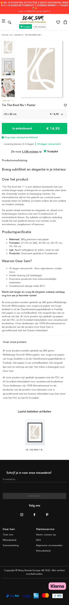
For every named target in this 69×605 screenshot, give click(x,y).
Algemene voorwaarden (49, 545)
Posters (5, 35)
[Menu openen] (4, 22)
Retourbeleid (43, 550)
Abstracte (19, 35)
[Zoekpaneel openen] (9, 22)
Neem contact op (46, 534)
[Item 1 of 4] (41, 70)
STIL (11, 35)
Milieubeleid (9, 540)
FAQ (38, 540)
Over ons (8, 534)
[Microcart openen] (65, 22)
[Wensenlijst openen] (58, 22)
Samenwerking (11, 545)
